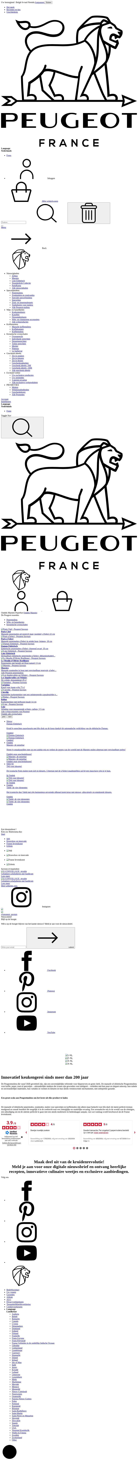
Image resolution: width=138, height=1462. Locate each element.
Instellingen (6, 401)
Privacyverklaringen (15, 1302)
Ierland (15, 1360)
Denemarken (17, 1326)
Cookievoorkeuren (14, 1307)
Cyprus (15, 1324)
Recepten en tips (13, 9)
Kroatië (15, 1370)
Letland (15, 1372)
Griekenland (17, 1348)
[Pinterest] (26, 1221)
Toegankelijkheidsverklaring (18, 1304)
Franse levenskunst (14, 843)
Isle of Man (17, 1362)
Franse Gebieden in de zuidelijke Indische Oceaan (33, 1343)
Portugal (15, 1404)
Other (14, 1440)
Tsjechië (15, 1425)
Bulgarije (16, 1319)
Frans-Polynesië (18, 1341)
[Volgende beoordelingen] (135, 1132)
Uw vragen (11, 1292)
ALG (8, 1299)
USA (14, 1428)
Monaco (15, 1387)
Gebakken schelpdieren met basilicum (17, 874)
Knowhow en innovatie (16, 841)
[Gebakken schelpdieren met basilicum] (14, 871)
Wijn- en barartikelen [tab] (15, 622)
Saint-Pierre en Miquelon (22, 1416)
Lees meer (5, 876)
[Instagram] (26, 1241)
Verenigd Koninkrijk (20, 1430)
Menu (3, 227)
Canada (15, 1321)
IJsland (15, 1357)
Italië (14, 1365)
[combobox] (13, 222)
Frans (8, 155)
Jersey (14, 1367)
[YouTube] (26, 1262)
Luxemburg (17, 1377)
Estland (15, 1331)
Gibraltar (15, 1345)
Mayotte (15, 1384)
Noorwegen (17, 1394)
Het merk (10, 7)
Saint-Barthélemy (19, 1411)
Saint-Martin (17, 1413)
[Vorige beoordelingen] (26, 1132)
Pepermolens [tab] (11, 620)
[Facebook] (26, 1200)
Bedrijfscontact (12, 1290)
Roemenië (16, 1406)
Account (4, 399)
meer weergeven (101, 1133)
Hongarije (16, 1355)
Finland (15, 1333)
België (14, 1316)
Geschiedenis (12, 12)
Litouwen (16, 1374)
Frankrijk (16, 1336)
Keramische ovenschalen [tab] (17, 624)
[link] (30, 178)
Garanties (10, 1294)
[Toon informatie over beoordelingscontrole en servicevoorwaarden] (22, 1137)
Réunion (15, 1408)
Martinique (16, 1382)
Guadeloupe (17, 1350)
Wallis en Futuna (19, 1433)
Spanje (15, 1423)
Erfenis (9, 846)
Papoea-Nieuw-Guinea (21, 1399)
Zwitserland (17, 1437)
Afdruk (9, 1297)
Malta (14, 1379)
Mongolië (16, 1389)
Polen (14, 1401)
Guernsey (16, 1353)
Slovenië (15, 1418)
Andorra (15, 1314)
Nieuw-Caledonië (19, 1391)
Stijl (8, 839)
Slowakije (16, 1420)
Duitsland (16, 1328)
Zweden (15, 1435)
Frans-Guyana (18, 1338)
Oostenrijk (16, 1396)
